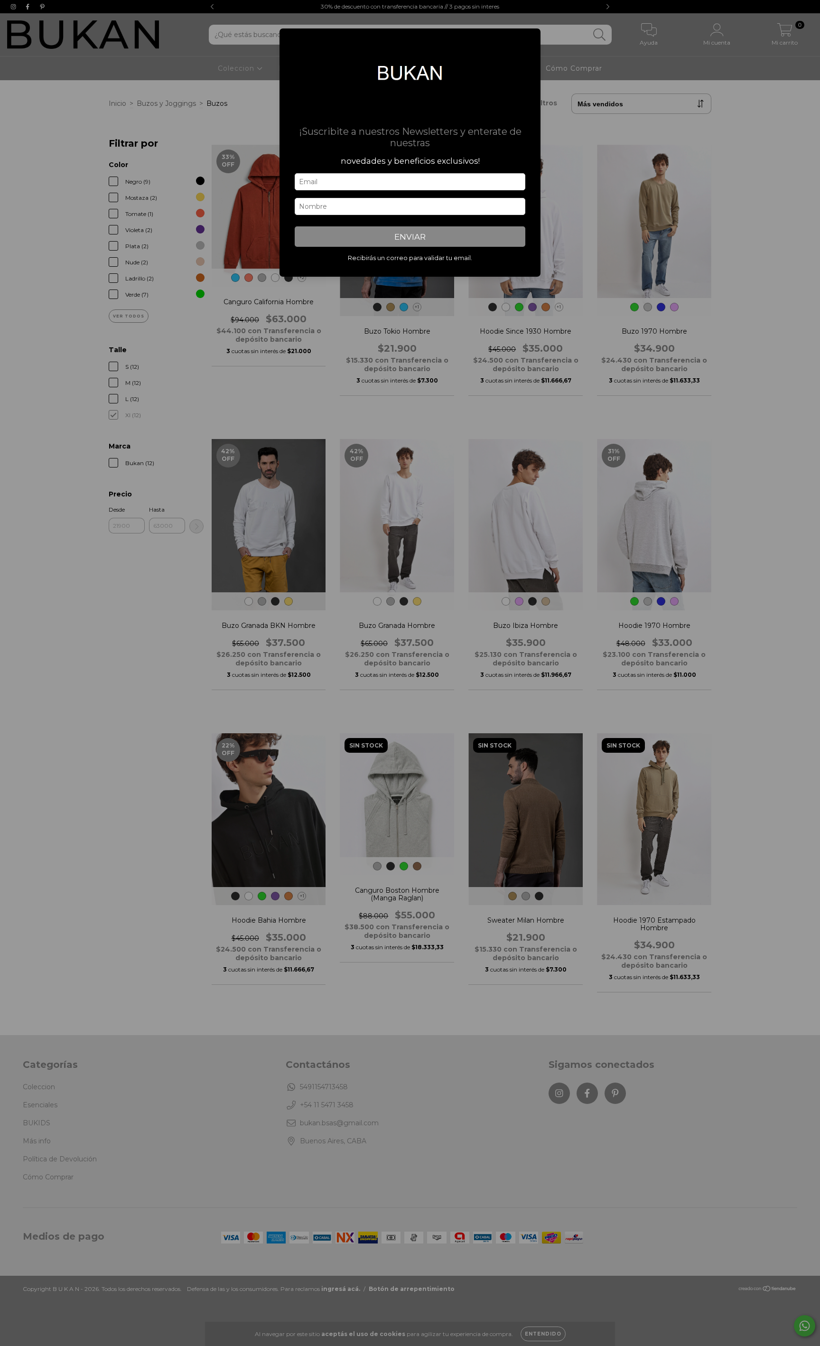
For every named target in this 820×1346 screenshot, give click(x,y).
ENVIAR (410, 237)
